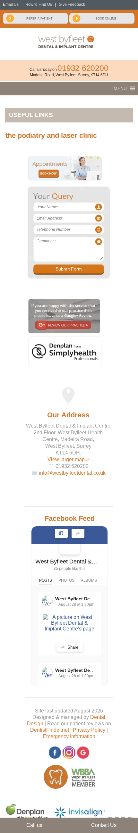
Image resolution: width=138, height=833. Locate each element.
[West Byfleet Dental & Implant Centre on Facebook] (69, 544)
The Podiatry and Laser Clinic (51, 135)
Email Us (11, 4)
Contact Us (103, 825)
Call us (34, 825)
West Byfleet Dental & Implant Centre (67, 561)
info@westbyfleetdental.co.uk (72, 473)
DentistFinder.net (49, 730)
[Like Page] (61, 533)
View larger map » (68, 459)
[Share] (78, 533)
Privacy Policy (89, 730)
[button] (120, 88)
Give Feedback (72, 4)
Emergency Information (69, 736)
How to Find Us (38, 4)
